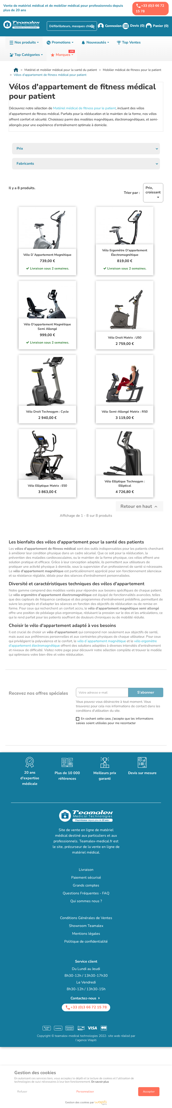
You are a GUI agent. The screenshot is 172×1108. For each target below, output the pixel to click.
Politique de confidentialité (86, 941)
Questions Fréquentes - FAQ (86, 893)
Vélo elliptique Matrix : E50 (47, 486)
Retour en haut (139, 506)
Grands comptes (86, 885)
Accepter (149, 1092)
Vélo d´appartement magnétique (47, 255)
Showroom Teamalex (86, 925)
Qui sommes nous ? (86, 901)
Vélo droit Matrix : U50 (124, 337)
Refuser (22, 1092)
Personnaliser (85, 1092)
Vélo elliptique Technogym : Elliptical (125, 483)
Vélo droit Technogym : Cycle (47, 411)
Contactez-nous (86, 998)
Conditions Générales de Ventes (86, 917)
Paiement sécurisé (86, 877)
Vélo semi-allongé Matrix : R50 (125, 411)
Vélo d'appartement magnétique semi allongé (47, 326)
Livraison (86, 869)
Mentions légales (86, 933)
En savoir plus (100, 1082)
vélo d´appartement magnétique (101, 641)
